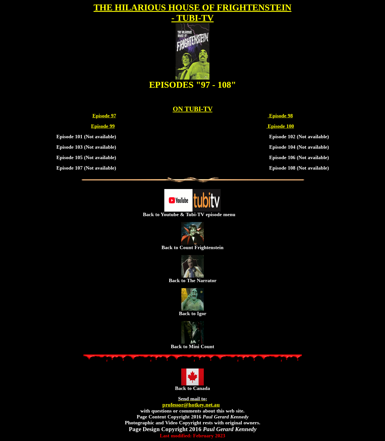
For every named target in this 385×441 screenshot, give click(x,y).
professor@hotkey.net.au (191, 402)
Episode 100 (280, 126)
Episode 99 (103, 126)
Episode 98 (280, 116)
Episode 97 (104, 116)
